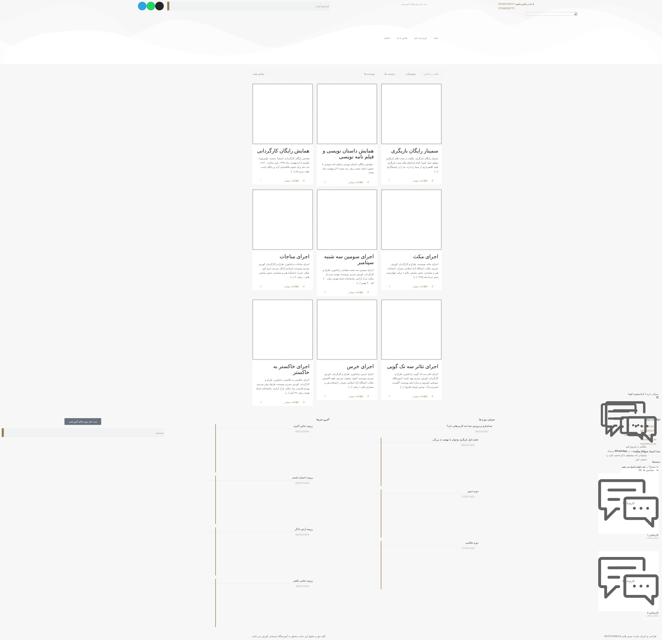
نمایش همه (258, 73)
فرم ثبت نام (420, 37)
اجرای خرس (360, 366)
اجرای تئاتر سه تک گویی (412, 366)
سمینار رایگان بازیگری (414, 150)
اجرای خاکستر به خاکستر (291, 369)
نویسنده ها (369, 73)
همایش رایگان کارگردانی (283, 150)
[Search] (3, 432)
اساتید (387, 37)
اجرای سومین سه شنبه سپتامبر (349, 259)
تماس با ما (402, 37)
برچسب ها (390, 73)
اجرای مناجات (294, 256)
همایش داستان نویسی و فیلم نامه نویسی (348, 153)
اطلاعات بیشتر (291, 180)
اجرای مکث (425, 256)
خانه (436, 37)
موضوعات (411, 73)
